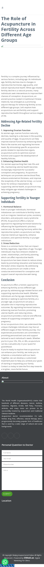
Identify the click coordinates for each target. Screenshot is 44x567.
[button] (5, 562)
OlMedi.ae (29, 558)
